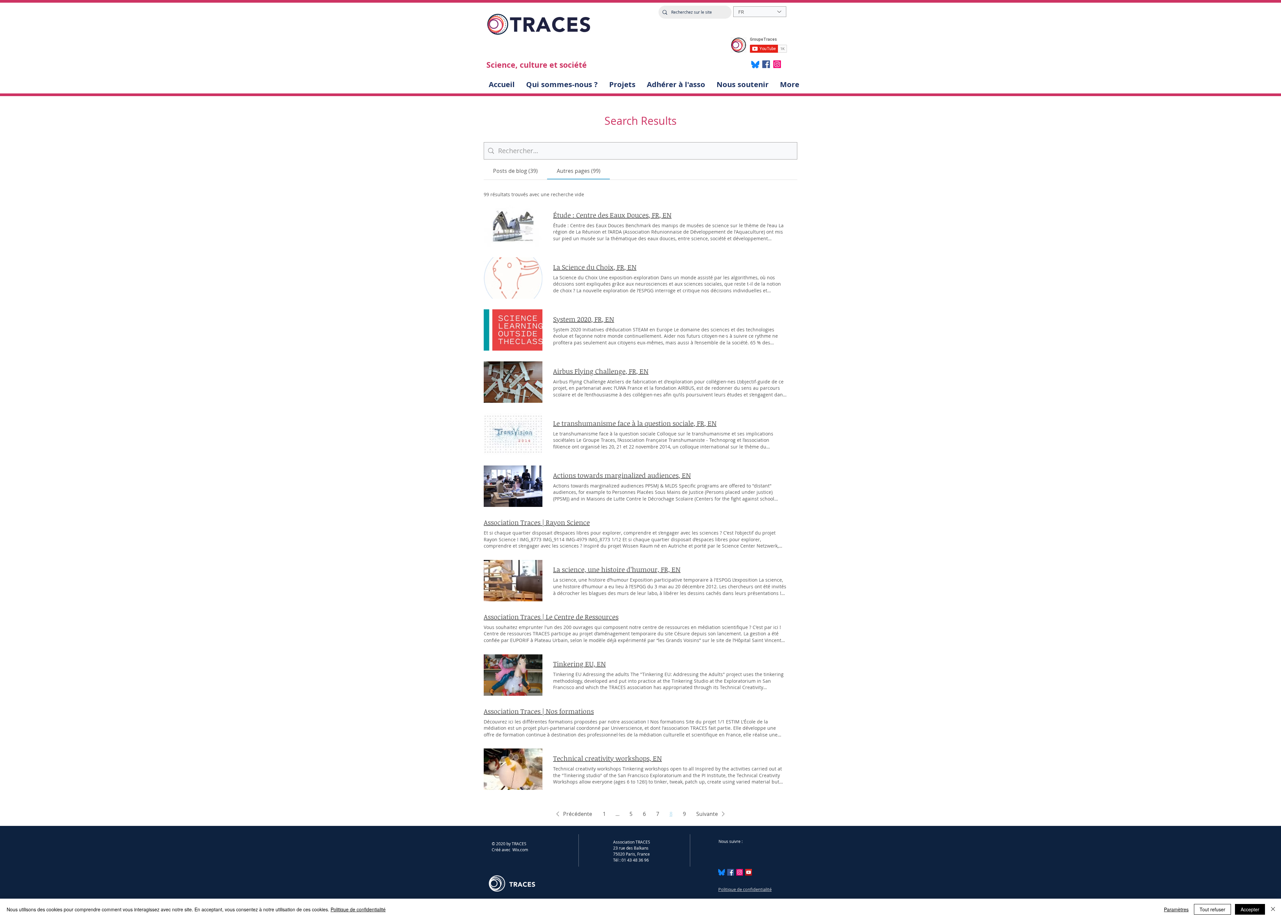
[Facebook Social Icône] (730, 872)
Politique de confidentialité (745, 889)
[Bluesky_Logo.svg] (721, 872)
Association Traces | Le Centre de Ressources (551, 616)
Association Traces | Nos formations (539, 711)
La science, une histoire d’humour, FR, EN (617, 569)
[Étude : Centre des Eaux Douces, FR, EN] (513, 226)
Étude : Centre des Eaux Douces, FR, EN (612, 215)
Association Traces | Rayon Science (537, 522)
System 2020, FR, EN (583, 319)
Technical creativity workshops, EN (607, 758)
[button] (573, 814)
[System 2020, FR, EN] (513, 330)
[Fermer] (1273, 909)
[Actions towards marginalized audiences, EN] (513, 486)
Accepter (1250, 909)
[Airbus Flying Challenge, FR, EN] (513, 382)
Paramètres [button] (1176, 909)
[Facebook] (766, 64)
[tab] (515, 171)
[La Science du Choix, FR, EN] (513, 278)
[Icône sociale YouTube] (748, 872)
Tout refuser (1212, 909)
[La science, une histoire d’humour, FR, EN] (513, 580)
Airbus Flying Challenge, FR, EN (601, 371)
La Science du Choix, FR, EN (594, 267)
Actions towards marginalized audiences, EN (622, 475)
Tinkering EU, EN (579, 663)
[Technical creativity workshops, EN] (513, 769)
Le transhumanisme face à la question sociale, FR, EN (635, 423)
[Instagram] (777, 64)
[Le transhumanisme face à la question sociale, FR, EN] (513, 434)
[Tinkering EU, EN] (513, 675)
